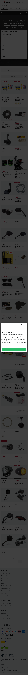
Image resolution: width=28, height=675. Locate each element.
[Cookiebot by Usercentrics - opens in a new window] (21, 324)
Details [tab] (14, 327)
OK (14, 349)
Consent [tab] (5, 327)
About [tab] (23, 327)
